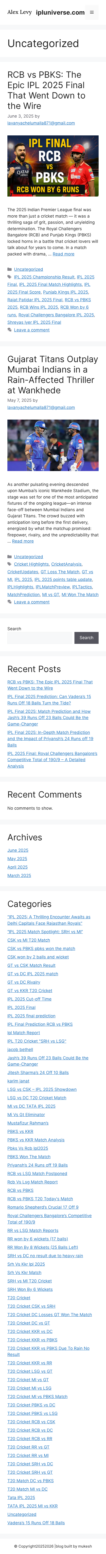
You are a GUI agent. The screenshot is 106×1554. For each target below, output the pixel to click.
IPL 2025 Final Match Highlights (50, 284)
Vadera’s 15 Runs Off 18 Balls (36, 1522)
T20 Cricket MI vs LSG (29, 1388)
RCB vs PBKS (20, 1190)
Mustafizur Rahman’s (28, 1123)
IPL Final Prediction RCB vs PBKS (40, 1024)
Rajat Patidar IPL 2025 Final (34, 299)
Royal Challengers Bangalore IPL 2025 (56, 314)
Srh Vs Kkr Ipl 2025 (26, 1264)
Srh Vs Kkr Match (24, 1272)
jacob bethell (20, 1049)
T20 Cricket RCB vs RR (29, 1438)
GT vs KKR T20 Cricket (29, 990)
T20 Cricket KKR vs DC (30, 1331)
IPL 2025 (23, 579)
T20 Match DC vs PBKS (30, 1480)
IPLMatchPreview (53, 586)
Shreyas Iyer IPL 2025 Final (34, 322)
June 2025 (17, 850)
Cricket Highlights (31, 564)
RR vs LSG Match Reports (32, 1230)
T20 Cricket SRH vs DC (30, 1463)
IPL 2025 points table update (63, 579)
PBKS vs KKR (20, 1131)
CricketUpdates (22, 571)
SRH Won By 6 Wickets (30, 1289)
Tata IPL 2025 (21, 1497)
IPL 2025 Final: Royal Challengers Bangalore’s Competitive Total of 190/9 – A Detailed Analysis (52, 760)
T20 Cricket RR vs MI (28, 1455)
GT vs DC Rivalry (23, 982)
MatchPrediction (23, 594)
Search (14, 628)
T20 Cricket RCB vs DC (30, 1430)
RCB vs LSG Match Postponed (37, 1173)
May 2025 (17, 858)
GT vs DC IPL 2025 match (32, 973)
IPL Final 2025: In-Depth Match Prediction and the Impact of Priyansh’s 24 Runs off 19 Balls (50, 739)
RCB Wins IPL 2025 (39, 307)
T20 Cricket (18, 1297)
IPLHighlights (20, 586)
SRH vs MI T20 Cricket (29, 1280)
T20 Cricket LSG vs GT (30, 1371)
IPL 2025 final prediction (31, 1015)
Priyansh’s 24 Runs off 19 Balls (37, 1165)
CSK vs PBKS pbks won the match (41, 948)
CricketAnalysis (66, 564)
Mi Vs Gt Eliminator (26, 1114)
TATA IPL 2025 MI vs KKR (32, 1506)
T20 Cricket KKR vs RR (29, 1362)
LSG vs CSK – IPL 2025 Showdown (42, 1089)
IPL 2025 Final (21, 1007)
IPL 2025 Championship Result (44, 277)
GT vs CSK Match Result (31, 965)
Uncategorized (28, 269)
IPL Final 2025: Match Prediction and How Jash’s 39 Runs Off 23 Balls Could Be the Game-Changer (49, 718)
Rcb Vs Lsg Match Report (32, 1181)
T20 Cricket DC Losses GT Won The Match (49, 1314)
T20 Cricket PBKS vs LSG (32, 1413)
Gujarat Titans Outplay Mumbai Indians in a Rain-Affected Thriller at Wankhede (52, 374)
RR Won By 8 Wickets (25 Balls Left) (42, 1247)
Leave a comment (32, 329)
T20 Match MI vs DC (27, 1489)
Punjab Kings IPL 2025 (65, 292)
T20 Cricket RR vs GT (28, 1447)
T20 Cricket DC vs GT (28, 1323)
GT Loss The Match (60, 571)
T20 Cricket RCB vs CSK (31, 1421)
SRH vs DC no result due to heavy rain (45, 1255)
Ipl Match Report (23, 1032)
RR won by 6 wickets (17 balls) (37, 1238)
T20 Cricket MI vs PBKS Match (37, 1396)
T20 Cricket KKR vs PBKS (32, 1339)
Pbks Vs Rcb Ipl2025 (27, 1148)
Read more (63, 253)
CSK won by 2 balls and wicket (38, 956)
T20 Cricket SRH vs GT (30, 1472)
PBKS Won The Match (29, 1156)
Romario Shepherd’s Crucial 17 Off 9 (43, 1207)
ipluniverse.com (60, 12)
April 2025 (17, 867)
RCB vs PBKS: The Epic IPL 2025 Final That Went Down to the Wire (46, 90)
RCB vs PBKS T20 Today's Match (40, 1198)
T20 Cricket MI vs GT (28, 1379)
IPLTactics (82, 586)
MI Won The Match (80, 594)
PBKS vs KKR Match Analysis (36, 1139)
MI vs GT (50, 594)
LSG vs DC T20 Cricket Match (36, 1097)
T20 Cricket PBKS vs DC (31, 1405)
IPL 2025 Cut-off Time (29, 999)
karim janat (18, 1080)
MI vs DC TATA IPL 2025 (31, 1106)
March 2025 (19, 875)
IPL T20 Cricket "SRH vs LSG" (36, 1041)
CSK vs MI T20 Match (28, 940)
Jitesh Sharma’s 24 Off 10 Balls (38, 1072)
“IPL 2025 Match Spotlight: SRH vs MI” (45, 931)
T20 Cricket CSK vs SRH (31, 1306)
